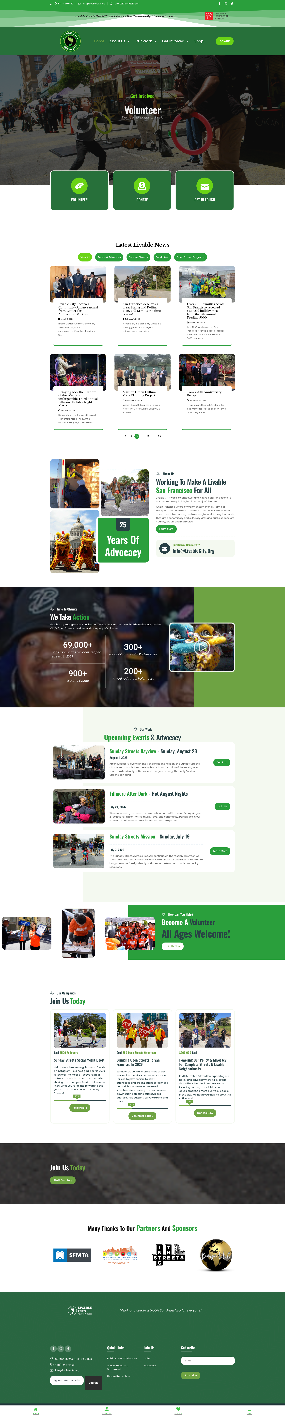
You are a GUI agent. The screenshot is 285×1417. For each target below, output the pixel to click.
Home (99, 41)
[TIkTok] (68, 1348)
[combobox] (67, 1380)
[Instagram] (226, 3)
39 (159, 436)
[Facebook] (219, 3)
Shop (199, 41)
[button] (202, 647)
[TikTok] (232, 3)
